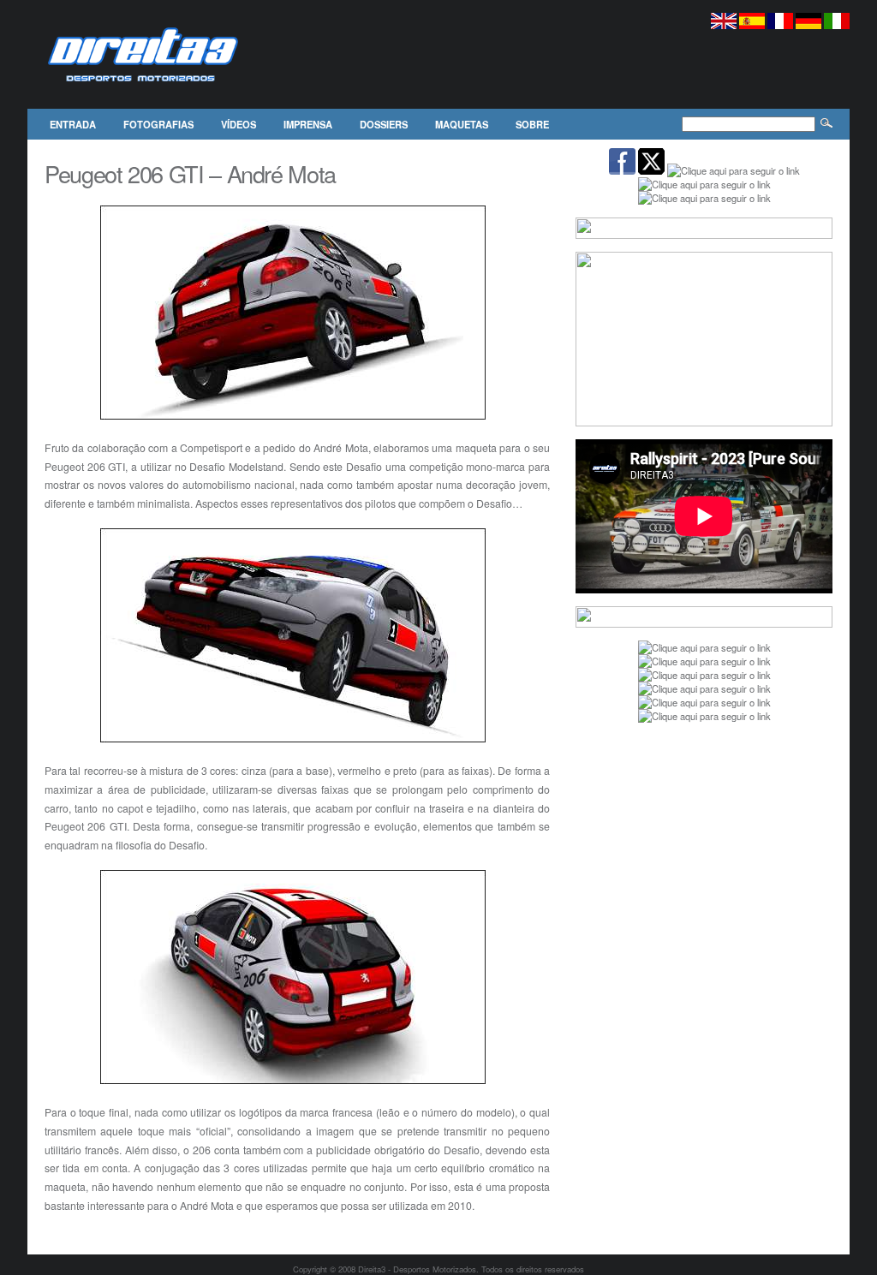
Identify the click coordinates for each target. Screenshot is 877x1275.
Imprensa (307, 124)
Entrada (73, 124)
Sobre (532, 124)
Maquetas (461, 124)
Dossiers (384, 124)
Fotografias (158, 124)
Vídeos (238, 124)
